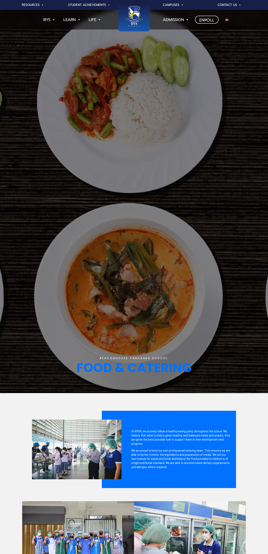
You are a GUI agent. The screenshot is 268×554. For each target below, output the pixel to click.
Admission (173, 20)
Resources (31, 5)
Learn (69, 20)
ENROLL (206, 20)
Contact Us (227, 5)
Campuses (171, 5)
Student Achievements (87, 5)
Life (92, 20)
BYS (46, 20)
